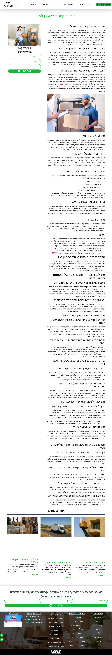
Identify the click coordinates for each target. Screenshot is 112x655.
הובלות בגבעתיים (77, 625)
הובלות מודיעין (56, 630)
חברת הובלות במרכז (77, 645)
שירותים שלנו (69, 4)
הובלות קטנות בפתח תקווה (56, 618)
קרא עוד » (101, 575)
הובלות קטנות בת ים (56, 634)
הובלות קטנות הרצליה (56, 626)
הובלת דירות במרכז (95, 562)
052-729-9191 (65, 84)
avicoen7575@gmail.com (34, 619)
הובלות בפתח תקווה (56, 622)
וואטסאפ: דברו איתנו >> (34, 623)
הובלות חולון (77, 633)
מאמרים (45, 4)
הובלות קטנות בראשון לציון (77, 637)
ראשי (91, 4)
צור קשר (33, 4)
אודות (81, 4)
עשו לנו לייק (13, 613)
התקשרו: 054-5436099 (34, 616)
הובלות (98, 629)
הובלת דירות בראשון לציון (58, 562)
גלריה (56, 4)
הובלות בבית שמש (77, 621)
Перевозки (77, 617)
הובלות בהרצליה (77, 629)
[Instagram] (2, 635)
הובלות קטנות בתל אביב (77, 641)
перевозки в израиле (56, 646)
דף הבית (98, 617)
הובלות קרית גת (56, 614)
